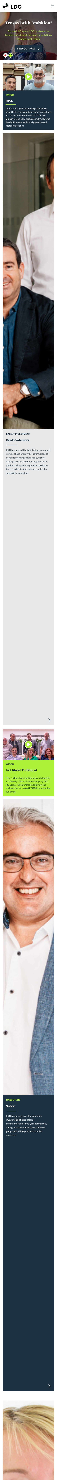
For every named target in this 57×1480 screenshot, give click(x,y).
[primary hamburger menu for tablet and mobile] (52, 6)
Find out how (26, 48)
